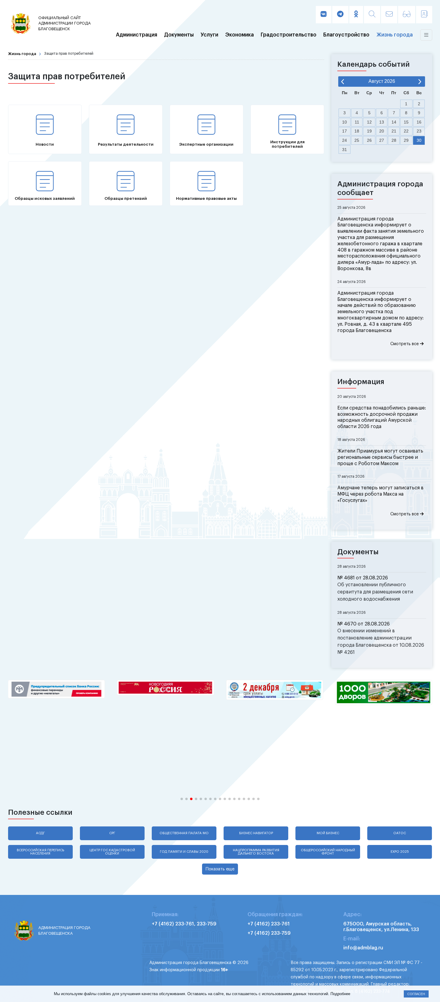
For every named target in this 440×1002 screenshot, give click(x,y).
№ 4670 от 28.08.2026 (363, 624)
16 (419, 122)
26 (369, 140)
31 (344, 149)
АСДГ (40, 833)
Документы (179, 35)
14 (394, 122)
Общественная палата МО (184, 833)
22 (406, 131)
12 (369, 122)
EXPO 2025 (400, 851)
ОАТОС (399, 833)
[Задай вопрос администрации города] (389, 14)
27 (381, 140)
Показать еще (220, 869)
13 (381, 122)
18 (356, 131)
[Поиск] (372, 14)
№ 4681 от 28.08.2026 (362, 577)
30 (419, 140)
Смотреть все (405, 344)
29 (406, 140)
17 (344, 131)
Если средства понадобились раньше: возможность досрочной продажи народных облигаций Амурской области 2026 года (381, 417)
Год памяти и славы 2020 (184, 851)
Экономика (239, 35)
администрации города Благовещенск (64, 23)
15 (406, 122)
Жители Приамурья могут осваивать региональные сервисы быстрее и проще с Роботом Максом (380, 457)
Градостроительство (288, 35)
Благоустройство (346, 35)
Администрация (136, 35)
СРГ (112, 833)
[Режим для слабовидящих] (406, 14)
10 (344, 122)
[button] (181, 799)
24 (344, 140)
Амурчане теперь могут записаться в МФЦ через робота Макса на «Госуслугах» (380, 494)
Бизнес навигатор (256, 833)
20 (381, 131)
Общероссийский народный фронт (328, 852)
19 (369, 131)
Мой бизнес (328, 833)
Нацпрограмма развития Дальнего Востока (256, 852)
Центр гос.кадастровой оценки (112, 852)
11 (357, 122)
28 (394, 140)
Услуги (209, 35)
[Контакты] (424, 14)
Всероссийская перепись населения (40, 852)
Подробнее (340, 994)
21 (394, 131)
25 (356, 140)
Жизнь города (395, 35)
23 (419, 131)
